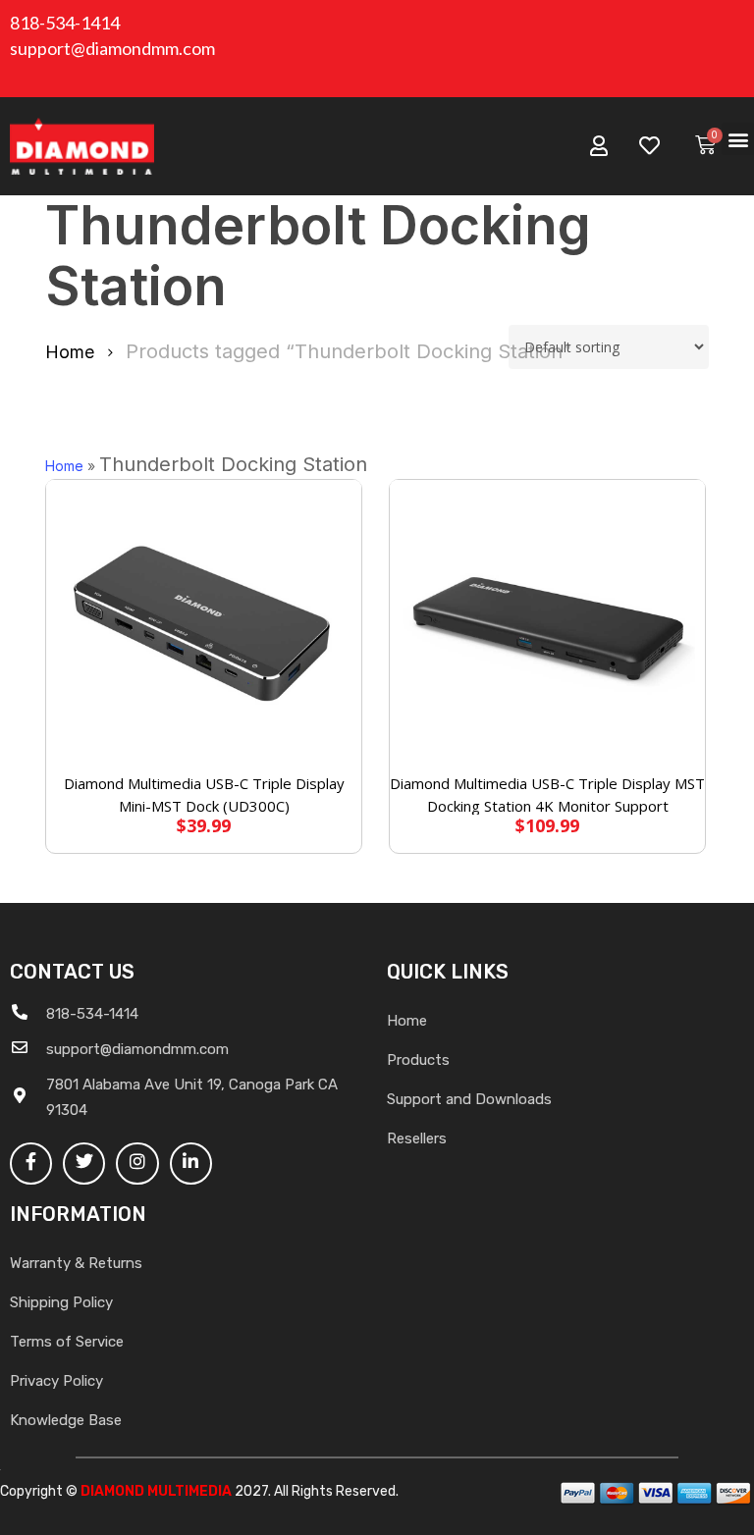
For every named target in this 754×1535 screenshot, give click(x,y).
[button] (738, 139)
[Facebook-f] (31, 1163)
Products (418, 1060)
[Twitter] (84, 1163)
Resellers (417, 1138)
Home (69, 352)
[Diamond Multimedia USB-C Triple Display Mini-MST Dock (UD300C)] (203, 627)
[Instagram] (137, 1163)
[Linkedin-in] (191, 1163)
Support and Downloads (469, 1099)
